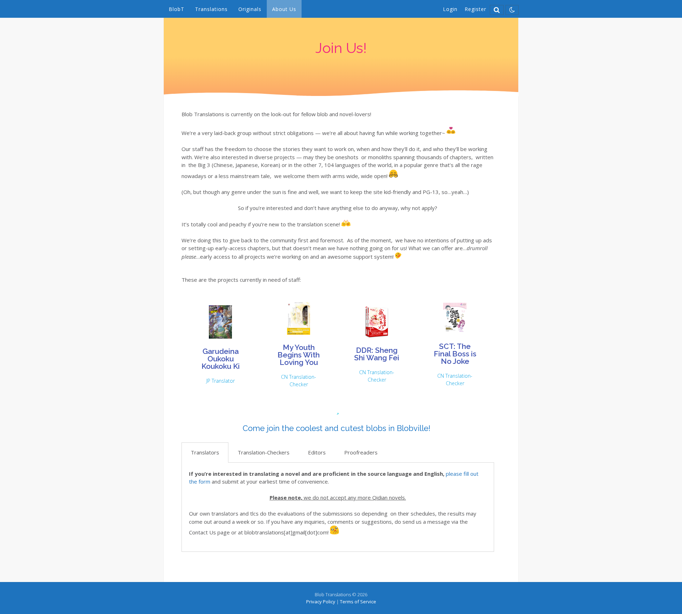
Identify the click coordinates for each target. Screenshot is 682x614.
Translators (205, 452)
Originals (249, 9)
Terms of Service (358, 601)
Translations (211, 9)
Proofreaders (361, 452)
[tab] (205, 452)
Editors (317, 452)
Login (450, 9)
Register (475, 9)
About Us (284, 9)
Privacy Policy (320, 601)
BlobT (176, 9)
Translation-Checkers (263, 452)
